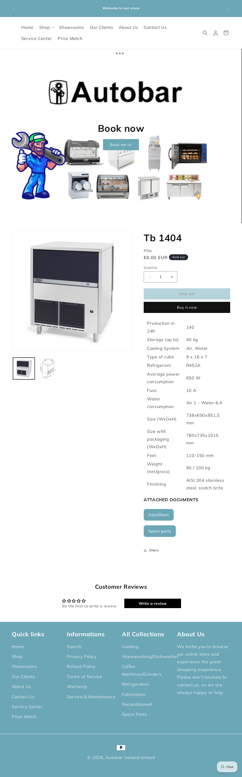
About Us (21, 686)
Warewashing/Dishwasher (150, 656)
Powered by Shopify (133, 764)
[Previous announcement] (13, 8)
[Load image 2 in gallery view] (48, 368)
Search (74, 646)
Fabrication (134, 694)
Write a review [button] (153, 603)
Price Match (24, 716)
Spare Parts (134, 714)
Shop (17, 656)
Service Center (27, 706)
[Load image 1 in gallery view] (24, 368)
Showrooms (24, 666)
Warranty (77, 686)
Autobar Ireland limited (130, 757)
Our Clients (23, 676)
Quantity (150, 267)
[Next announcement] (228, 8)
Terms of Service (84, 676)
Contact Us (23, 696)
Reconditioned (137, 704)
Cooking (130, 646)
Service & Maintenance (91, 696)
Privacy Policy (81, 656)
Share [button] (154, 550)
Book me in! (121, 144)
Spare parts (159, 531)
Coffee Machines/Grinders (141, 670)
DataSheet (158, 514)
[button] (46, 27)
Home (18, 646)
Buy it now (187, 307)
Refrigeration (136, 684)
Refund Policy (81, 666)
